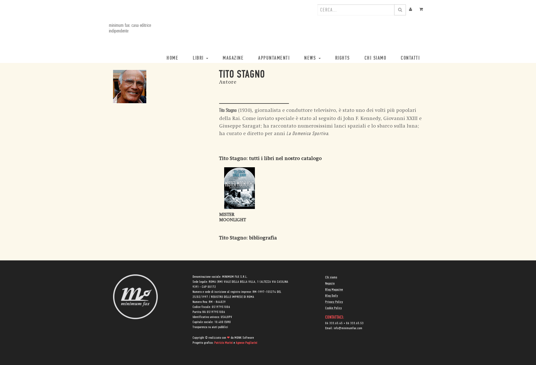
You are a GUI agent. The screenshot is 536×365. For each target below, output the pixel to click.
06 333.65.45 (334, 323)
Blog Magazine (334, 289)
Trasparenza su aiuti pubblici (210, 327)
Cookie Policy (333, 308)
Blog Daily (331, 296)
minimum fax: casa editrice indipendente (130, 28)
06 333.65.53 (355, 323)
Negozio (330, 283)
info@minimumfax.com (348, 328)
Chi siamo (331, 277)
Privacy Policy (334, 302)
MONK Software (244, 338)
